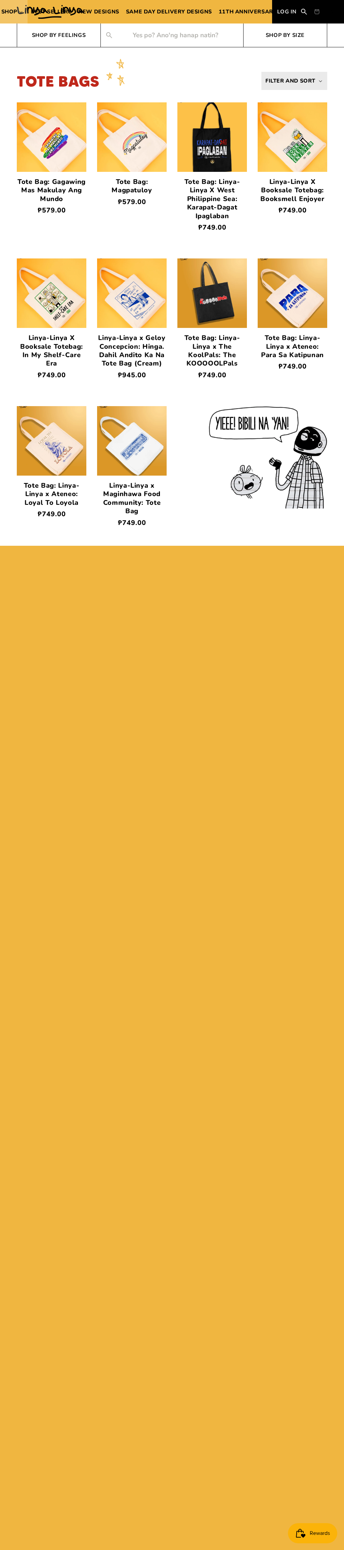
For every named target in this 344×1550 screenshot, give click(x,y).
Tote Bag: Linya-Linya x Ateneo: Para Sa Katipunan (292, 346)
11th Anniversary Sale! (256, 11)
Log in (287, 11)
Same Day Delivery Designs (169, 11)
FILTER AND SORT (290, 81)
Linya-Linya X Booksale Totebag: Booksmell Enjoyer (292, 190)
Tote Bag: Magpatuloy (132, 186)
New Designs (98, 11)
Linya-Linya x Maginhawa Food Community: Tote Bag (132, 498)
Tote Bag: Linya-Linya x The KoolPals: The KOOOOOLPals (212, 351)
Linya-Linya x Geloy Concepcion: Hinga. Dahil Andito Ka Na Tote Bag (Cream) (132, 351)
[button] (316, 11)
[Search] (304, 12)
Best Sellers (51, 11)
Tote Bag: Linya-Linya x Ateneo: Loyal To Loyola (52, 494)
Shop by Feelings (59, 35)
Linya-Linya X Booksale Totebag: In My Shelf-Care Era (51, 351)
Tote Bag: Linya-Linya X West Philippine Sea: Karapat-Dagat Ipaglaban (212, 199)
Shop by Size (285, 35)
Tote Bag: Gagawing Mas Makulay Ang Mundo (51, 190)
